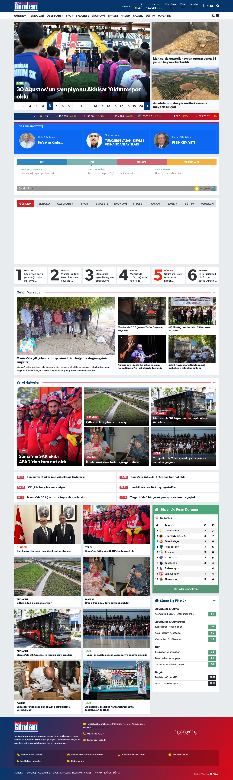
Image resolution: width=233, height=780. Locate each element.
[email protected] (100, 727)
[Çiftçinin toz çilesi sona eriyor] (47, 576)
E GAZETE (82, 15)
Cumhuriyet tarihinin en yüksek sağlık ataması (56, 477)
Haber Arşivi (77, 761)
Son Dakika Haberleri (30, 761)
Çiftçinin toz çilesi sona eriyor (46, 487)
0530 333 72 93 (95, 734)
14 (102, 106)
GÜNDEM (20, 15)
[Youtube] (188, 732)
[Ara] (217, 6)
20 (141, 106)
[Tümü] (214, 382)
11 (82, 106)
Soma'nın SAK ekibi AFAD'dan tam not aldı (158, 477)
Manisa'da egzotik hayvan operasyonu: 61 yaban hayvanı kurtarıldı (105, 278)
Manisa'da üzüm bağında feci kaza (138, 277)
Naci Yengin (112, 135)
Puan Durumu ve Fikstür (133, 755)
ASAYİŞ (99, 270)
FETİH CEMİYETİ (183, 142)
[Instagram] (183, 732)
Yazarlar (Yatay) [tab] (31, 126)
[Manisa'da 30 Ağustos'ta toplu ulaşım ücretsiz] (47, 628)
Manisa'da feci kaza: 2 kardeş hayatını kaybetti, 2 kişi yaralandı (70, 278)
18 (128, 106)
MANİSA (65, 270)
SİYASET (113, 15)
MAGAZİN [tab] (207, 203)
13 (95, 106)
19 (134, 106)
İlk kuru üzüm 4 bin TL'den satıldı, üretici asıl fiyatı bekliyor (207, 278)
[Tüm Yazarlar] (214, 126)
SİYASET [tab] (138, 203)
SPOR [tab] (84, 203)
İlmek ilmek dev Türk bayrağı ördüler (154, 487)
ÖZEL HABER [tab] (65, 203)
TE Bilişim (214, 774)
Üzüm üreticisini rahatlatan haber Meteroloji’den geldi (173, 278)
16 (115, 106)
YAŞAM (125, 15)
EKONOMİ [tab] (120, 203)
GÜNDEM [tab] (25, 203)
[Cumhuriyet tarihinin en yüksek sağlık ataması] (47, 524)
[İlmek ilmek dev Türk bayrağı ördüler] (116, 576)
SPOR (69, 15)
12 (88, 106)
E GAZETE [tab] (102, 203)
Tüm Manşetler (180, 755)
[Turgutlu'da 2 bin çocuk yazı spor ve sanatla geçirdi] (116, 628)
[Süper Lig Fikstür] (214, 600)
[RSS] (194, 732)
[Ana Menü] (217, 15)
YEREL (88, 547)
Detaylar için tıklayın (186, 589)
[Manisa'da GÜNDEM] (26, 6)
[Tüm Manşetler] (214, 292)
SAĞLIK (138, 15)
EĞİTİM (150, 15)
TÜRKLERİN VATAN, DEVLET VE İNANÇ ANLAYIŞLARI (124, 142)
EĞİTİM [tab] (189, 203)
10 (76, 106)
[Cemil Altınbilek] (161, 140)
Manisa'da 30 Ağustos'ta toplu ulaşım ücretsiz (57, 497)
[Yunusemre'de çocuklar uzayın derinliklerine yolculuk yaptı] (47, 680)
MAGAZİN (164, 15)
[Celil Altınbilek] (27, 140)
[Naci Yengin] (94, 140)
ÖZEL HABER (54, 15)
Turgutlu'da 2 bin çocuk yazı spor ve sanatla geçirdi (162, 497)
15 (108, 106)
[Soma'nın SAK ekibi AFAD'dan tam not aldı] (116, 524)
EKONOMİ (98, 15)
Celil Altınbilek (46, 137)
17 (121, 106)
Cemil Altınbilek (181, 137)
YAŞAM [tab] (155, 203)
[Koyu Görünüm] (213, 15)
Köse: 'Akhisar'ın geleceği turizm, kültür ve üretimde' (34, 278)
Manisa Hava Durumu (31, 755)
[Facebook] (177, 732)
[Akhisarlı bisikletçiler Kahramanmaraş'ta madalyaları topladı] (116, 680)
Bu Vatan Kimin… (50, 142)
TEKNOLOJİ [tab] (44, 203)
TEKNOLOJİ (36, 15)
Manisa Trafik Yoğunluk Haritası (87, 755)
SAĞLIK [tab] (172, 203)
